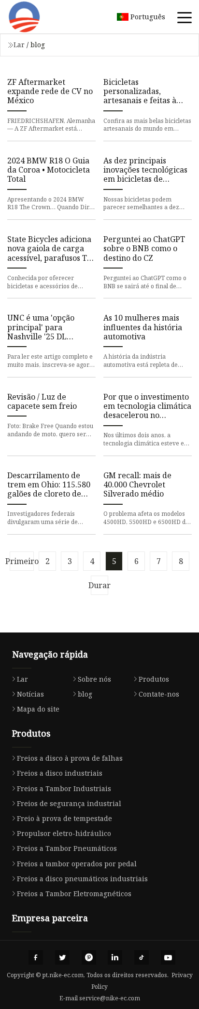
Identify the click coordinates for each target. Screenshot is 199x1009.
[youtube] (168, 957)
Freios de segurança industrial (69, 803)
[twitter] (62, 957)
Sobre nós (94, 679)
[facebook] (35, 957)
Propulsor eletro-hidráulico (64, 833)
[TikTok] (141, 957)
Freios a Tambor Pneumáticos (67, 848)
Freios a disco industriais (59, 773)
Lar (19, 44)
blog (85, 694)
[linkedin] (115, 957)
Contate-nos (159, 694)
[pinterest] (89, 957)
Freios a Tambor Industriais (64, 788)
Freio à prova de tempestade (64, 818)
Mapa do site (38, 708)
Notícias (30, 694)
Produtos (154, 679)
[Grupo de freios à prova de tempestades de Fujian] (36, 17)
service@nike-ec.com (109, 998)
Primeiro (22, 561)
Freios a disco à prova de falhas (70, 758)
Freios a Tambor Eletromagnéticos (74, 893)
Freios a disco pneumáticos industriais (82, 878)
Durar (99, 585)
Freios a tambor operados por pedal (77, 863)
